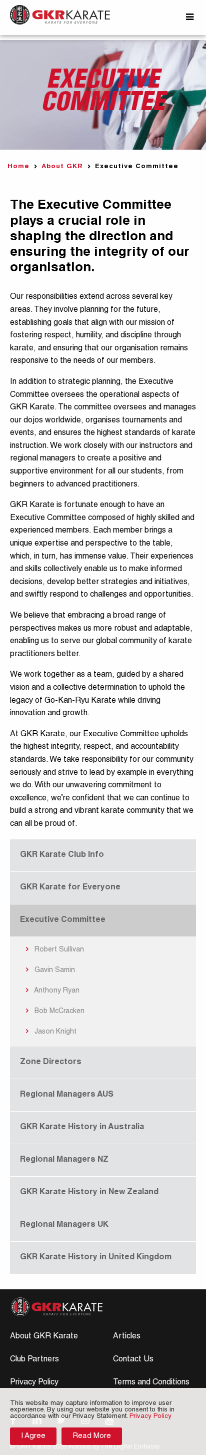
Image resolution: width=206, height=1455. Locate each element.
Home (19, 167)
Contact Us (133, 1360)
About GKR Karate (44, 1337)
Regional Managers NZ (64, 1160)
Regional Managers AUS (67, 1095)
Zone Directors (51, 1063)
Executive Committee (63, 920)
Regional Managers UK (64, 1225)
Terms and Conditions (151, 1383)
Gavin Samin (53, 970)
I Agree (33, 1436)
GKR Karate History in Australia (82, 1128)
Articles (126, 1337)
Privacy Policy (34, 1383)
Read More (91, 1436)
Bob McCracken (58, 1011)
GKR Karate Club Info (62, 855)
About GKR (62, 167)
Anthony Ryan (56, 991)
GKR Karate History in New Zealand (89, 1193)
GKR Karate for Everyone (70, 888)
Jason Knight (54, 1032)
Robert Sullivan (58, 949)
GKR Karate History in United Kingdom (96, 1258)
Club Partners (34, 1360)
